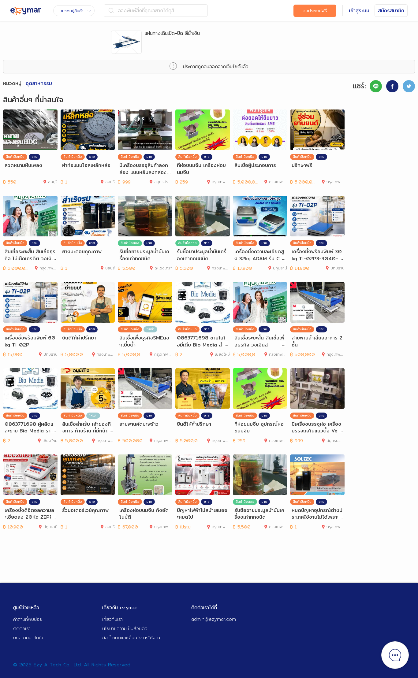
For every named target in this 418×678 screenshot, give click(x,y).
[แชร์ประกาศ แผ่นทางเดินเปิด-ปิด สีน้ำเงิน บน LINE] (376, 86)
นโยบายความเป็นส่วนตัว (124, 628)
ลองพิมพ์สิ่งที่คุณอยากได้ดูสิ (146, 10)
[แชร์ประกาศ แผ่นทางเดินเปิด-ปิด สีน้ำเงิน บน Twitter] (409, 86)
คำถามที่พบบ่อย (27, 619)
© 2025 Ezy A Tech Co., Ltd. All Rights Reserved (71, 665)
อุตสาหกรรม (39, 83)
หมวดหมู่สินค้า (72, 11)
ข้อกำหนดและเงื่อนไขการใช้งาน (131, 637)
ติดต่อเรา (22, 628)
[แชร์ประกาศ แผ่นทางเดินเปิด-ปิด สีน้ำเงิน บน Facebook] (392, 86)
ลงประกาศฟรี (315, 10)
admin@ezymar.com (213, 619)
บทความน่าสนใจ (28, 637)
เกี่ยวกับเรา (112, 619)
